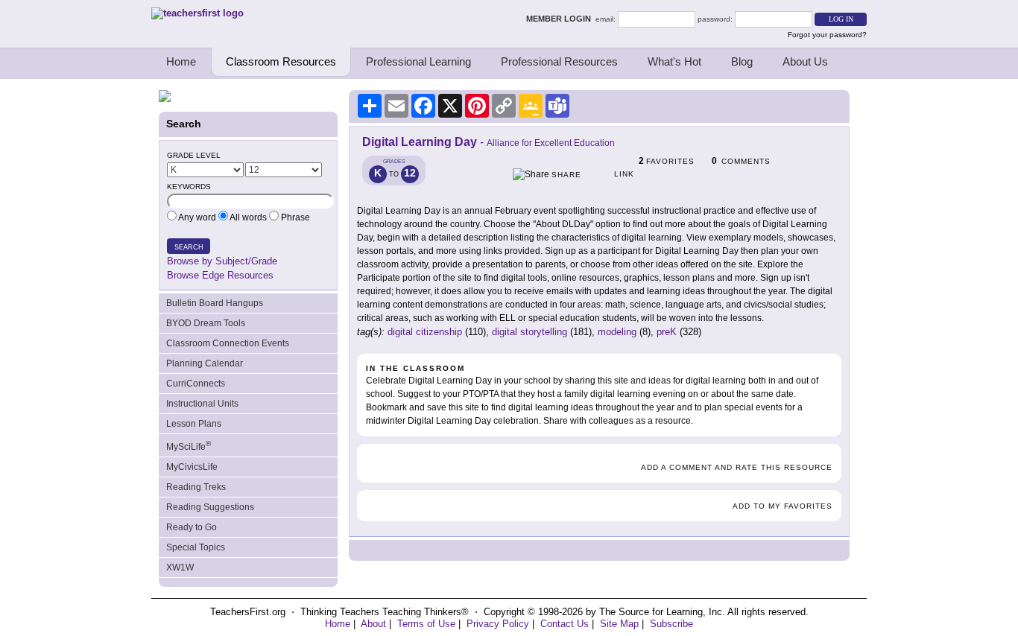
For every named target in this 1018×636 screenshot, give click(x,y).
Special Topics (195, 547)
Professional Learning (418, 61)
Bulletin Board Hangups (214, 303)
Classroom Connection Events (227, 343)
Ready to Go (191, 527)
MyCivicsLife (192, 467)
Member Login (560, 18)
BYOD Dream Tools (205, 323)
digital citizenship (425, 331)
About (373, 623)
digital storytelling (529, 331)
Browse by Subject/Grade (222, 261)
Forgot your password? (827, 35)
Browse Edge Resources (220, 275)
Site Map (619, 623)
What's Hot (674, 61)
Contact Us (564, 623)
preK (667, 331)
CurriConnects (195, 383)
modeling (617, 331)
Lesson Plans (193, 424)
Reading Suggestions (210, 507)
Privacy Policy (498, 623)
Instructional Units (202, 403)
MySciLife (188, 445)
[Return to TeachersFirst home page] (197, 13)
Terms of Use (426, 623)
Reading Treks (196, 487)
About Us (805, 61)
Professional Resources (559, 61)
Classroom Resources (281, 61)
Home (181, 61)
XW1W (180, 567)
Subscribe (671, 623)
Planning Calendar (204, 363)
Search (188, 247)
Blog (742, 61)
